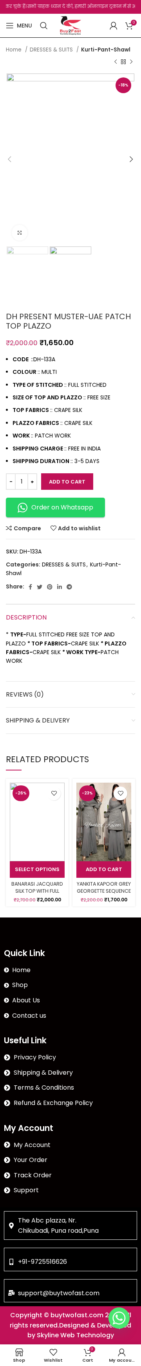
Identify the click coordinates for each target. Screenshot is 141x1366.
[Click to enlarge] (19, 233)
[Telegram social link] (69, 587)
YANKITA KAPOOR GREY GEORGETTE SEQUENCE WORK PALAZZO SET (104, 891)
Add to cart (67, 481)
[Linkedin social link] (59, 587)
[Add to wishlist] (54, 793)
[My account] (113, 25)
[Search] (44, 25)
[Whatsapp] (119, 1318)
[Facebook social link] (30, 587)
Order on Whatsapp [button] (62, 507)
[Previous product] (115, 62)
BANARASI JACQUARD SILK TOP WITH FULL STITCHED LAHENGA (37, 891)
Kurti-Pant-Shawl (105, 49)
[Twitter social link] (39, 587)
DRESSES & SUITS (52, 49)
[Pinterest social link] (50, 587)
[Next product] (131, 62)
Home (14, 49)
